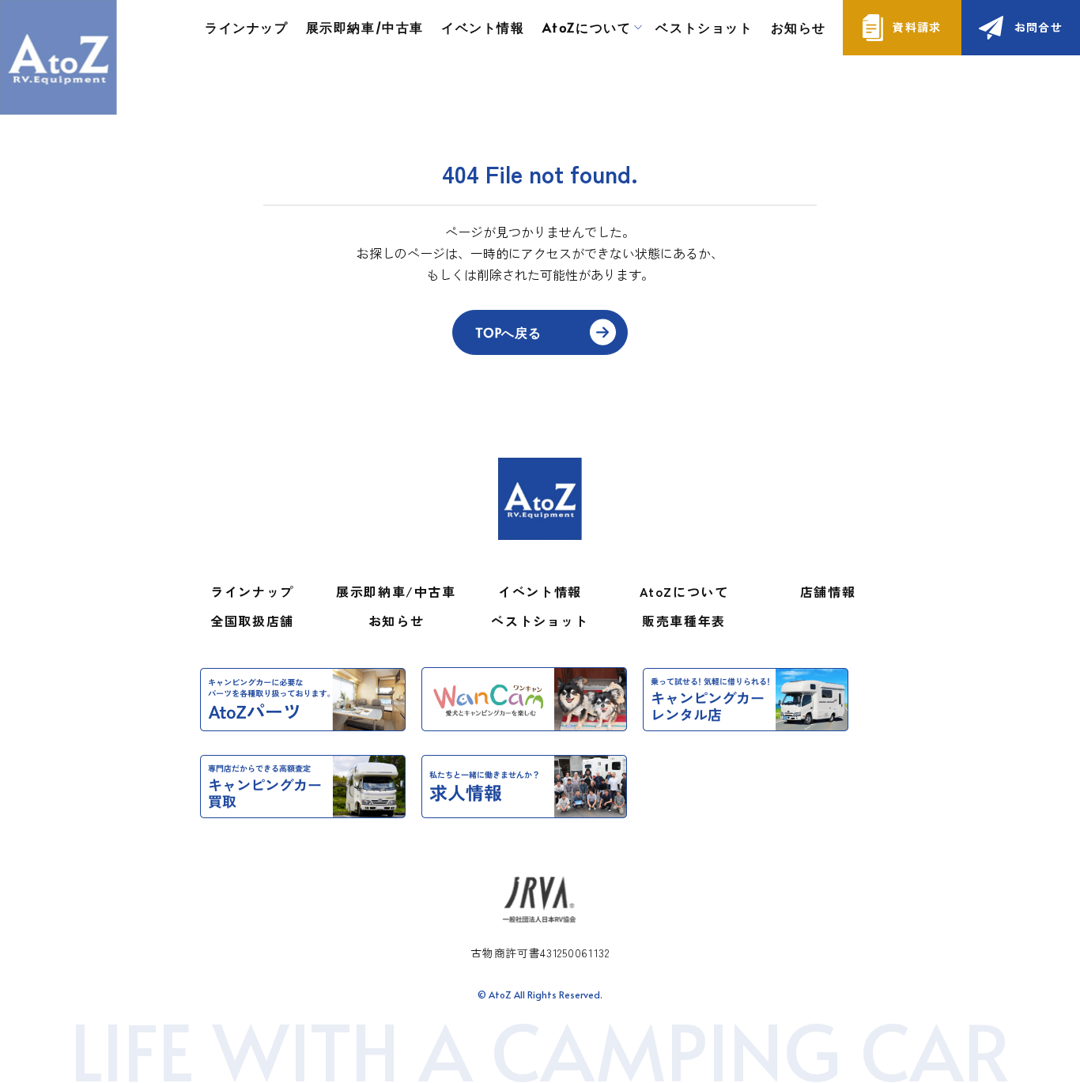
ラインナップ (247, 27)
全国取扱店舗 (252, 620)
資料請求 (917, 27)
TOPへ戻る (508, 332)
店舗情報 (827, 591)
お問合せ (1038, 27)
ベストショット (704, 27)
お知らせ (798, 27)
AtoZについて (684, 591)
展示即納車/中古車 (365, 27)
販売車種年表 (684, 620)
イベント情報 (483, 27)
